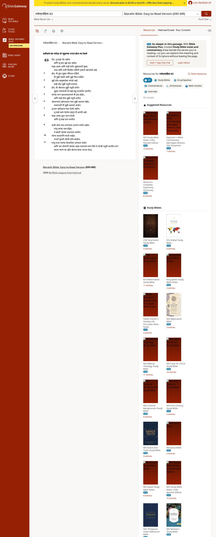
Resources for (158, 73)
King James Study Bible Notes (175, 281)
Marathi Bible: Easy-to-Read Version (64, 167)
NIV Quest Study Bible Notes (151, 488)
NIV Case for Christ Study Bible (175, 365)
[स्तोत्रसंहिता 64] (135, 98)
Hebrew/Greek (166, 30)
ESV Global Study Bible (174, 241)
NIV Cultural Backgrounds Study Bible (152, 408)
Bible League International (66, 172)
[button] (199, 3)
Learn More (184, 62)
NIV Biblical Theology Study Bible (150, 366)
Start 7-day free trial (160, 62)
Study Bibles (154, 207)
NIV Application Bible (174, 320)
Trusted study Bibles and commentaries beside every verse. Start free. (119, 2)
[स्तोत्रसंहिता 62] (35, 98)
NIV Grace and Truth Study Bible (151, 449)
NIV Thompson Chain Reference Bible (151, 532)
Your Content (183, 30)
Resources (149, 30)
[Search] (206, 14)
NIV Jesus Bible (173, 447)
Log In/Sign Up (202, 2)
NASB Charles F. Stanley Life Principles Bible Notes (151, 323)
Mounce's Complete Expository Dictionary (148, 186)
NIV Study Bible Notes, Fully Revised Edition (151, 140)
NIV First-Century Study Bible (174, 407)
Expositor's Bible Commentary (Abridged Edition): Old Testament (175, 141)
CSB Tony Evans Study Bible (151, 241)
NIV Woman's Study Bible (173, 530)
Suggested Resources (159, 105)
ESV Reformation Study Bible (151, 281)
